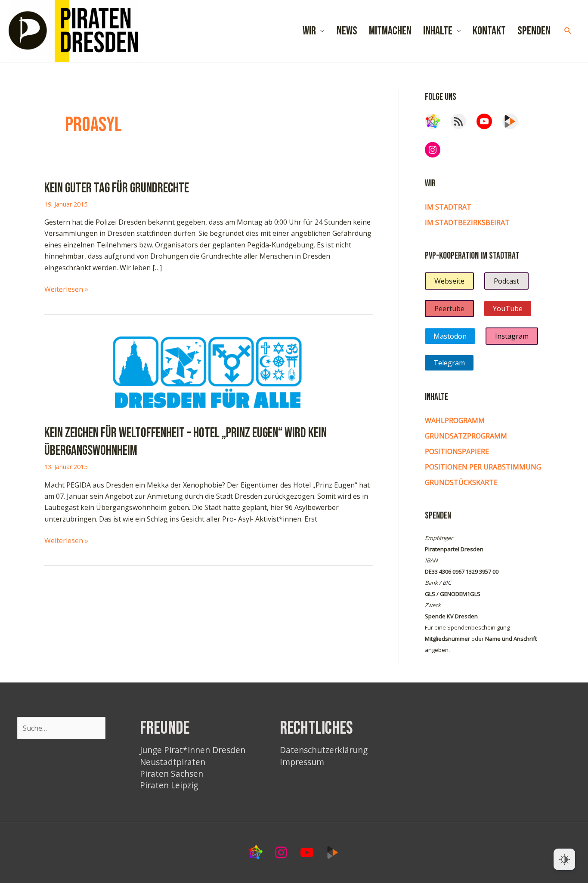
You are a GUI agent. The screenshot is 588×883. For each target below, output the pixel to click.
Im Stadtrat (448, 207)
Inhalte (437, 31)
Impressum (302, 762)
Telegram (449, 362)
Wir (309, 31)
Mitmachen (390, 31)
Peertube (449, 308)
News (347, 31)
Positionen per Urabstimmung (483, 467)
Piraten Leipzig (169, 785)
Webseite (449, 281)
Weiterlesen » (66, 289)
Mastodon (450, 336)
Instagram (512, 336)
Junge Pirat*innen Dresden (192, 750)
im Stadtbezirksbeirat (467, 222)
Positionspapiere (457, 451)
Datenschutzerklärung (324, 750)
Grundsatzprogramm (466, 436)
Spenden (534, 31)
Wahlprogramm (455, 420)
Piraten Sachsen (171, 773)
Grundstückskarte (461, 482)
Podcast (506, 281)
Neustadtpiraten (172, 762)
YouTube (508, 308)
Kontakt (489, 31)
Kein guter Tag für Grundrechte (116, 188)
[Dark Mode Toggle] (564, 859)
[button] (568, 30)
